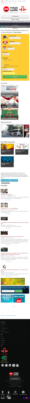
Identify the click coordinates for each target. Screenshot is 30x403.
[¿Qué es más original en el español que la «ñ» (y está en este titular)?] (4, 266)
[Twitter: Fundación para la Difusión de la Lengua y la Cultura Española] (2, 26)
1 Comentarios (8, 244)
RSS (25, 1)
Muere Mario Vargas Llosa (6, 194)
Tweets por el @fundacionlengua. (8, 315)
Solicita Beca (17, 32)
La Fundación (15, 16)
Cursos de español (5, 180)
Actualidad (15, 25)
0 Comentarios (8, 199)
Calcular (14, 77)
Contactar (9, 1)
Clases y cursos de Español (6, 151)
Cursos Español (15, 22)
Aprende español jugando (5, 164)
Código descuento (7, 71)
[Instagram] (17, 365)
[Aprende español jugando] (7, 161)
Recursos (15, 28)
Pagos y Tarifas (15, 19)
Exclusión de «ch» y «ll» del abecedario (9, 208)
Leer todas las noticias (5, 183)
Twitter (21, 1)
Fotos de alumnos (6, 122)
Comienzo (5, 52)
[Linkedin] (2, 365)
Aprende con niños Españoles (20, 151)
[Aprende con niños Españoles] (21, 149)
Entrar (4, 1)
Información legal (5, 289)
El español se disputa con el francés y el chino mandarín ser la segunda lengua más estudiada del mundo (14, 253)
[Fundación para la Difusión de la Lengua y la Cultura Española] (15, 9)
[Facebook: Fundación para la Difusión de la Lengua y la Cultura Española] (10, 365)
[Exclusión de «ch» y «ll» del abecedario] (4, 205)
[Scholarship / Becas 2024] (13, 285)
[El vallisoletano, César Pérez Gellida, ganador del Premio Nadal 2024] (4, 219)
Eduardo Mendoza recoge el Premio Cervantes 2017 (12, 236)
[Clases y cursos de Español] (7, 149)
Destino (4, 67)
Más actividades (14, 180)
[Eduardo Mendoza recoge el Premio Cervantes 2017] (4, 233)
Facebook (15, 1)
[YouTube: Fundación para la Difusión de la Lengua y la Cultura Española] (13, 365)
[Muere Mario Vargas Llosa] (4, 191)
